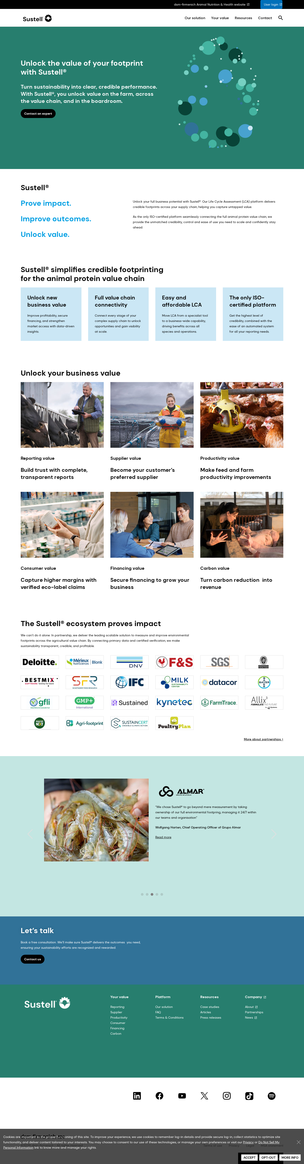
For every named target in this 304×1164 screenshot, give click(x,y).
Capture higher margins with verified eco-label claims (59, 583)
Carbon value (214, 568)
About (249, 1007)
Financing (117, 1028)
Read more (163, 875)
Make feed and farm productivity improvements (235, 473)
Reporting (117, 1007)
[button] (30, 834)
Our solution (195, 18)
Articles (205, 1012)
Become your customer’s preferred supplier (142, 473)
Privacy (248, 1142)
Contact (265, 18)
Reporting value (38, 458)
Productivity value (219, 458)
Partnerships (254, 1012)
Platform (162, 997)
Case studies (209, 1007)
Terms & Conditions (169, 1017)
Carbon (115, 1034)
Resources (243, 18)
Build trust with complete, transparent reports (54, 473)
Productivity (119, 1017)
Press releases (210, 1017)
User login (271, 4)
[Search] (280, 18)
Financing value (127, 568)
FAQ (158, 1012)
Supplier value (125, 458)
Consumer (117, 1023)
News (249, 1017)
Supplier (116, 1012)
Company (253, 997)
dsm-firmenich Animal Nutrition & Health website (209, 4)
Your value (220, 18)
